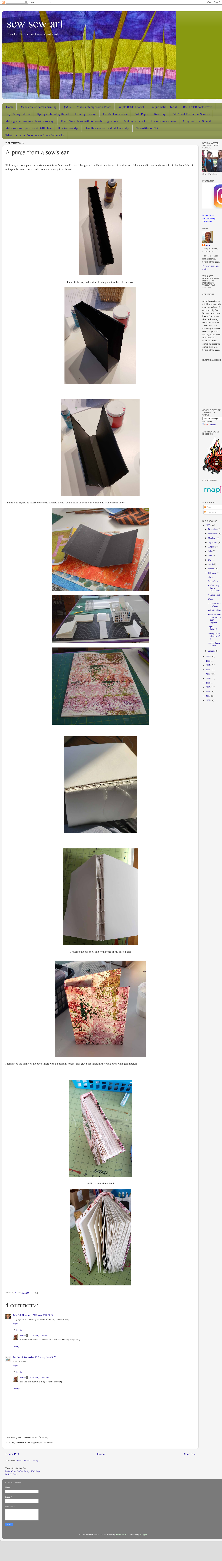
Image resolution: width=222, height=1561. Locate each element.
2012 (208, 687)
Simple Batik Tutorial (130, 107)
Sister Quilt (213, 581)
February (212, 573)
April (210, 564)
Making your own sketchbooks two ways (30, 121)
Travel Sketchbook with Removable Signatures (89, 121)
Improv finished (212, 628)
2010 (208, 695)
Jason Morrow (122, 1534)
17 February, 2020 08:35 (39, 1335)
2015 (208, 673)
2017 (208, 665)
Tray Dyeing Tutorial (18, 114)
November (212, 533)
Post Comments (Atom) (27, 1460)
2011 (208, 691)
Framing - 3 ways (86, 114)
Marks (210, 576)
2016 (208, 669)
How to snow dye (68, 128)
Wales (210, 599)
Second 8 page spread (214, 644)
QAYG (67, 107)
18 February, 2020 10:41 (39, 1377)
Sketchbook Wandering (23, 1357)
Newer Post (12, 1454)
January (212, 650)
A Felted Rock (214, 594)
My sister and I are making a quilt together (214, 618)
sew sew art (35, 23)
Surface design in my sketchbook (214, 588)
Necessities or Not (147, 128)
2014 (208, 678)
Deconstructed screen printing (38, 107)
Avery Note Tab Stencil (196, 121)
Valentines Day (214, 610)
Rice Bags (160, 114)
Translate (212, 424)
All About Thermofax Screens (191, 114)
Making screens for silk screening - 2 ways (150, 121)
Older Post (189, 1454)
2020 (208, 525)
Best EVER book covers (197, 107)
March (211, 568)
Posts (208, 506)
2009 (208, 700)
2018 (208, 660)
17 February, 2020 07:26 (42, 1315)
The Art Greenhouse (115, 114)
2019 (208, 656)
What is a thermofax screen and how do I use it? (34, 135)
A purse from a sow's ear (214, 604)
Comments (211, 512)
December (212, 529)
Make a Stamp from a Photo (94, 107)
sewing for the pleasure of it (214, 636)
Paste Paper (141, 114)
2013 (208, 682)
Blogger (143, 1534)
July (210, 551)
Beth (22, 1335)
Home (9, 107)
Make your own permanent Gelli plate (28, 128)
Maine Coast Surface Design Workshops (22, 1471)
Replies (19, 1329)
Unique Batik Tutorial (163, 107)
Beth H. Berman (12, 1474)
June (210, 555)
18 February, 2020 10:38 (45, 1357)
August (211, 546)
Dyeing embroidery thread (53, 114)
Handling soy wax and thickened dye (107, 128)
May (210, 559)
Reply (15, 1323)
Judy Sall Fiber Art (22, 1315)
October (212, 537)
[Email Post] (36, 1292)
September (213, 542)
